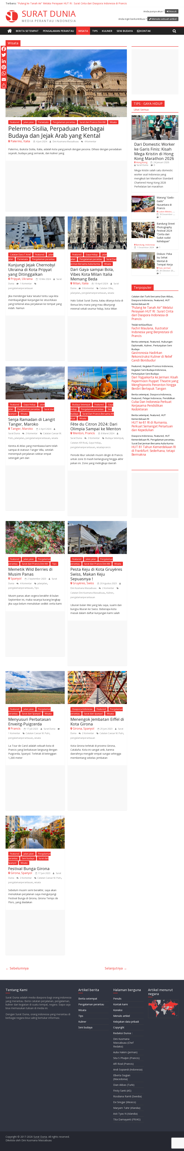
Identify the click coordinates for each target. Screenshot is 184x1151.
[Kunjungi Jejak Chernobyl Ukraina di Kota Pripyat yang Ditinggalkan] (35, 219)
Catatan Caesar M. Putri (37, 733)
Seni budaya (125, 31)
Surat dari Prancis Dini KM (92, 122)
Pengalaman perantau (58, 31)
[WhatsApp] (4, 73)
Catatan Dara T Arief (20, 254)
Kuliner (107, 31)
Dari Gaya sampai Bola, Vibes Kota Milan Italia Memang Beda (92, 274)
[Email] (4, 79)
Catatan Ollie (106, 288)
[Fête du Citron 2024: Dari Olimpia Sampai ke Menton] (97, 369)
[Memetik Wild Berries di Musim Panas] (35, 523)
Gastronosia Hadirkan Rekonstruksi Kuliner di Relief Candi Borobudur (152, 356)
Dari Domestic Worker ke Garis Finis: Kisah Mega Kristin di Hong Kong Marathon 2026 (154, 151)
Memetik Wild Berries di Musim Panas (30, 571)
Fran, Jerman (164, 268)
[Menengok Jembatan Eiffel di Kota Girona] (97, 673)
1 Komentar (25, 283)
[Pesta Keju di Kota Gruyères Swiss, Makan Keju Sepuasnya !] (97, 523)
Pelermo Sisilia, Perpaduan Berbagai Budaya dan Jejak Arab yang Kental (56, 132)
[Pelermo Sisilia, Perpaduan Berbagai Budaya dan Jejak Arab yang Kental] (66, 51)
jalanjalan (75, 292)
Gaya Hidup (92, 254)
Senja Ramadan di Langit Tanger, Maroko (31, 422)
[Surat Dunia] (10, 31)
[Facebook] (4, 49)
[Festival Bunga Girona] (35, 818)
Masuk (173, 11)
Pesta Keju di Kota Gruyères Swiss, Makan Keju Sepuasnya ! (96, 573)
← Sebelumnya (17, 968)
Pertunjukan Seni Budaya (145, 373)
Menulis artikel (121, 1016)
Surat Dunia (14, 433)
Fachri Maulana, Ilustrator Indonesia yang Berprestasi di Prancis (152, 332)
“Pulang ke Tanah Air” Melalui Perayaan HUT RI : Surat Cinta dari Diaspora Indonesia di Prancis (72, 3)
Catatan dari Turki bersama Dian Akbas (152, 296)
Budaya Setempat (81, 404)
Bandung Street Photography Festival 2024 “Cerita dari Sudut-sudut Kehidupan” (166, 232)
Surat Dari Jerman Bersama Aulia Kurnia (152, 443)
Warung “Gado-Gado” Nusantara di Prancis (165, 203)
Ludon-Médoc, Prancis (169, 211)
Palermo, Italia (20, 141)
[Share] (4, 85)
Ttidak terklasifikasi (142, 324)
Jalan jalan (29, 122)
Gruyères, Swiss (83, 583)
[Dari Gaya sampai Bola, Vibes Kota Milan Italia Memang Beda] (97, 219)
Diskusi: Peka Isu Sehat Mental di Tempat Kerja (165, 259)
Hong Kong (141, 162)
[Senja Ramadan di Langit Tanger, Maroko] (35, 369)
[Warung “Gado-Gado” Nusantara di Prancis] (143, 197)
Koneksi (117, 1010)
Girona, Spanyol (83, 728)
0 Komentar (88, 288)
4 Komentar (90, 141)
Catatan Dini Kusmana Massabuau (87, 592)
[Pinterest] (4, 67)
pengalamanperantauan (20, 288)
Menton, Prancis (84, 433)
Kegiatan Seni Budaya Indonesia (149, 370)
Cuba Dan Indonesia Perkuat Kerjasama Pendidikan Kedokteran (152, 405)
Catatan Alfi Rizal (78, 442)
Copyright (118, 1027)
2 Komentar (31, 433)
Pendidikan (169, 398)
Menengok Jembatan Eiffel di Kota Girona (97, 721)
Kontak (145, 31)
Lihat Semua (141, 109)
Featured (14, 122)
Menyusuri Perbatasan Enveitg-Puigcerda (29, 721)
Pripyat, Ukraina (22, 279)
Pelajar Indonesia (152, 398)
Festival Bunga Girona (29, 868)
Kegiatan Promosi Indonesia (158, 366)
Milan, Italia (80, 283)
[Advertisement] (66, 186)
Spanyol (16, 578)
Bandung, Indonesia (145, 244)
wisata (111, 292)
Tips (95, 31)
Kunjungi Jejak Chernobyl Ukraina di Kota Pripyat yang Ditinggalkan (31, 269)
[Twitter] (4, 55)
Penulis (117, 998)
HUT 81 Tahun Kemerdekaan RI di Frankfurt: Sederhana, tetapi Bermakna (154, 451)
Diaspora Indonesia (82, 709)
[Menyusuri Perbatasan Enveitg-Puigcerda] (35, 673)
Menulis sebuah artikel (164, 19)
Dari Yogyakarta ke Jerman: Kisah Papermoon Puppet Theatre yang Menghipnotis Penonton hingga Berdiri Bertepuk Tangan (155, 383)
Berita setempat (27, 31)
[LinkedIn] (4, 61)
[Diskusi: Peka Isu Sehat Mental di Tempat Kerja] (143, 254)
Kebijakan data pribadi (126, 1021)
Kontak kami (120, 1004)
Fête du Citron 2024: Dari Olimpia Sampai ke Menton (95, 426)
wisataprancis (103, 447)
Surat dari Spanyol (31, 713)
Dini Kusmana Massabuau (66, 141)
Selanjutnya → (116, 968)
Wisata (83, 31)
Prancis (15, 728)
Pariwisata (43, 122)
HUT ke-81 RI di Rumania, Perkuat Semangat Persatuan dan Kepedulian (152, 426)
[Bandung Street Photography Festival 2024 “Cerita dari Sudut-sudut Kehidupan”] (143, 223)
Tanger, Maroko (22, 429)
